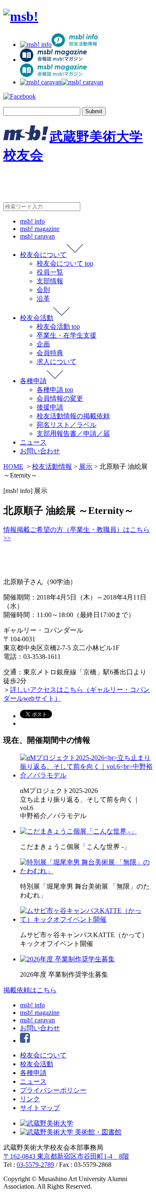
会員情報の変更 (60, 398)
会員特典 (50, 352)
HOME (13, 466)
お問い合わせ (40, 451)
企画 (43, 344)
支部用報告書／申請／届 (73, 433)
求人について (57, 361)
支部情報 (50, 281)
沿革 (43, 298)
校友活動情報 (52, 466)
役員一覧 (50, 272)
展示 (85, 466)
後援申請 (50, 407)
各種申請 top (55, 389)
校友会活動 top (58, 326)
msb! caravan (37, 236)
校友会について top (65, 263)
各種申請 (33, 380)
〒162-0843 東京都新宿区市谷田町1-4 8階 (66, 1156)
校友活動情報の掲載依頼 (73, 415)
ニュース (33, 442)
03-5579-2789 (35, 1164)
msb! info (32, 221)
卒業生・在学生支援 (67, 335)
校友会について (43, 254)
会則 (43, 289)
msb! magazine (39, 228)
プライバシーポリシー (53, 1090)
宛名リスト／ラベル (67, 424)
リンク (30, 1099)
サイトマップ (40, 1107)
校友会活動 (36, 317)
